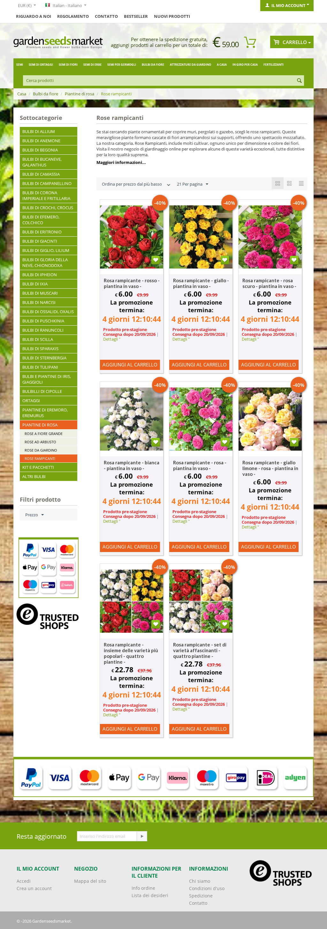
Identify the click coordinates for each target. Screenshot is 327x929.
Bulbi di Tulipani (40, 367)
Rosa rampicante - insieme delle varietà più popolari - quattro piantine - (131, 653)
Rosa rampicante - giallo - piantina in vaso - (201, 283)
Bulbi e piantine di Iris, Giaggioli (46, 379)
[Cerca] (299, 81)
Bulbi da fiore (153, 65)
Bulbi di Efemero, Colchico (40, 219)
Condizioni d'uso (206, 888)
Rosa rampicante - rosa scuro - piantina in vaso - (269, 283)
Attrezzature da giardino (190, 65)
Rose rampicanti (40, 458)
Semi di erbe (92, 65)
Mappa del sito (90, 881)
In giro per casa (245, 65)
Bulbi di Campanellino (47, 183)
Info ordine (143, 888)
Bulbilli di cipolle (42, 391)
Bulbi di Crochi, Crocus (47, 207)
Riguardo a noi (33, 16)
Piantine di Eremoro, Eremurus (45, 412)
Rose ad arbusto (40, 441)
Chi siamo (199, 881)
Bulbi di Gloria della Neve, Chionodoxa (45, 262)
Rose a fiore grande (44, 433)
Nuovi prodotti (172, 16)
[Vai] (142, 836)
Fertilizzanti (273, 65)
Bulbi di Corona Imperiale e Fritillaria (46, 195)
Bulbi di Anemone (41, 141)
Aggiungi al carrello (130, 364)
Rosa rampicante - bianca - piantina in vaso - (131, 465)
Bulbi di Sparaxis (40, 348)
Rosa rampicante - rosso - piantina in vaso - (132, 283)
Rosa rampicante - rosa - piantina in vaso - (199, 465)
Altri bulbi (34, 476)
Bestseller (136, 16)
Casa (21, 94)
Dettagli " (111, 339)
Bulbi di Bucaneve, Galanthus (42, 162)
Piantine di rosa (79, 94)
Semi (19, 65)
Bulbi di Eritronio (42, 232)
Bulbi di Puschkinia (43, 321)
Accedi (24, 881)
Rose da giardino (41, 450)
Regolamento (73, 16)
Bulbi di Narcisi (39, 302)
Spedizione (201, 896)
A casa (222, 65)
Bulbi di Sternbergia (44, 358)
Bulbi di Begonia (40, 150)
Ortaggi (31, 400)
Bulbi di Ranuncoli (43, 330)
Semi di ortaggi (41, 65)
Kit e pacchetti (38, 467)
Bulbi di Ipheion (39, 274)
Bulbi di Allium (38, 131)
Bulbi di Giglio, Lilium (45, 250)
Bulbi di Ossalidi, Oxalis (48, 311)
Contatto (106, 16)
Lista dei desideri (150, 895)
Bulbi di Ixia (35, 284)
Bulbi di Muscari (40, 293)
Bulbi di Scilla (37, 339)
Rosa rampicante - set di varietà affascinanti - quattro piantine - (199, 650)
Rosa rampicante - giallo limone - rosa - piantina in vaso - (270, 468)
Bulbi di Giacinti (39, 241)
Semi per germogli (121, 65)
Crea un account (34, 888)
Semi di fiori (68, 65)
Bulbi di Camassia (41, 174)
